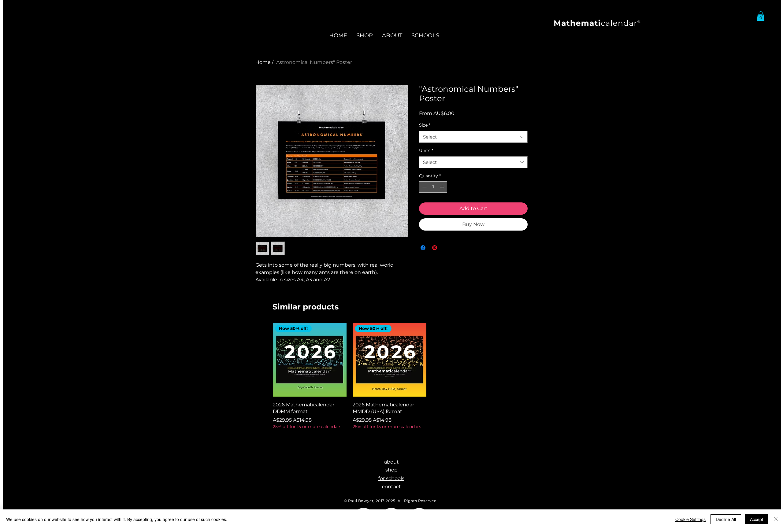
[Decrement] (424, 187)
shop (391, 470)
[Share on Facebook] (423, 247)
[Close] (775, 519)
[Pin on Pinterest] (434, 247)
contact (391, 487)
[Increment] (442, 187)
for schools (391, 478)
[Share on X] (446, 247)
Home (263, 62)
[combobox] (473, 137)
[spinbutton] (433, 187)
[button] (761, 16)
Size (424, 125)
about (391, 462)
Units (426, 150)
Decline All (726, 519)
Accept (756, 519)
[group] (389, 376)
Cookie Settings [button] (690, 519)
